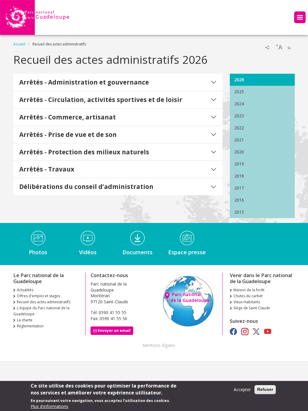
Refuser (265, 389)
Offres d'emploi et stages (38, 295)
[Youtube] (267, 331)
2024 (239, 104)
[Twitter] (256, 331)
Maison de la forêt (248, 289)
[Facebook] (233, 331)
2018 (239, 176)
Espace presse (187, 252)
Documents (137, 252)
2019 (239, 164)
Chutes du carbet (248, 295)
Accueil (19, 44)
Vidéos (88, 252)
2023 (239, 116)
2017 (239, 188)
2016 (239, 200)
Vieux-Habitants (246, 301)
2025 (239, 91)
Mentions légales (158, 345)
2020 (239, 152)
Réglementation (30, 326)
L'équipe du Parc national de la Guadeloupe (41, 311)
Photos (38, 252)
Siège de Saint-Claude (251, 308)
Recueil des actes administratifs (43, 301)
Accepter (242, 389)
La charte (24, 320)
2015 (239, 212)
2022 (239, 128)
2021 (239, 140)
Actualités (25, 289)
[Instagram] (244, 331)
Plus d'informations (49, 406)
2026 (239, 79)
